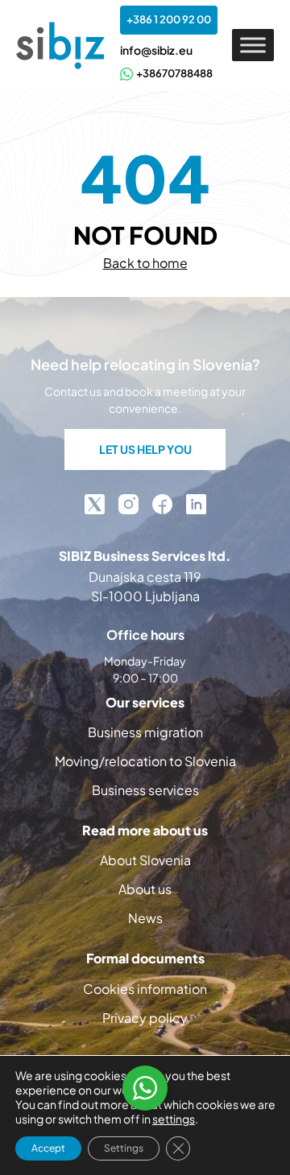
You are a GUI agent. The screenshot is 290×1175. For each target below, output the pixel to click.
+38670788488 (174, 73)
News (145, 917)
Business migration (145, 732)
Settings (123, 1148)
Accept (48, 1148)
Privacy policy (145, 1017)
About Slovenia (145, 859)
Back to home (145, 262)
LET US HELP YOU (145, 449)
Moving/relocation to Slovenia (145, 760)
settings (173, 1118)
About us (145, 888)
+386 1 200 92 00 (168, 19)
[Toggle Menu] (253, 45)
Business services (145, 789)
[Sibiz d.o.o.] (60, 45)
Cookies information (145, 988)
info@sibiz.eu (156, 50)
